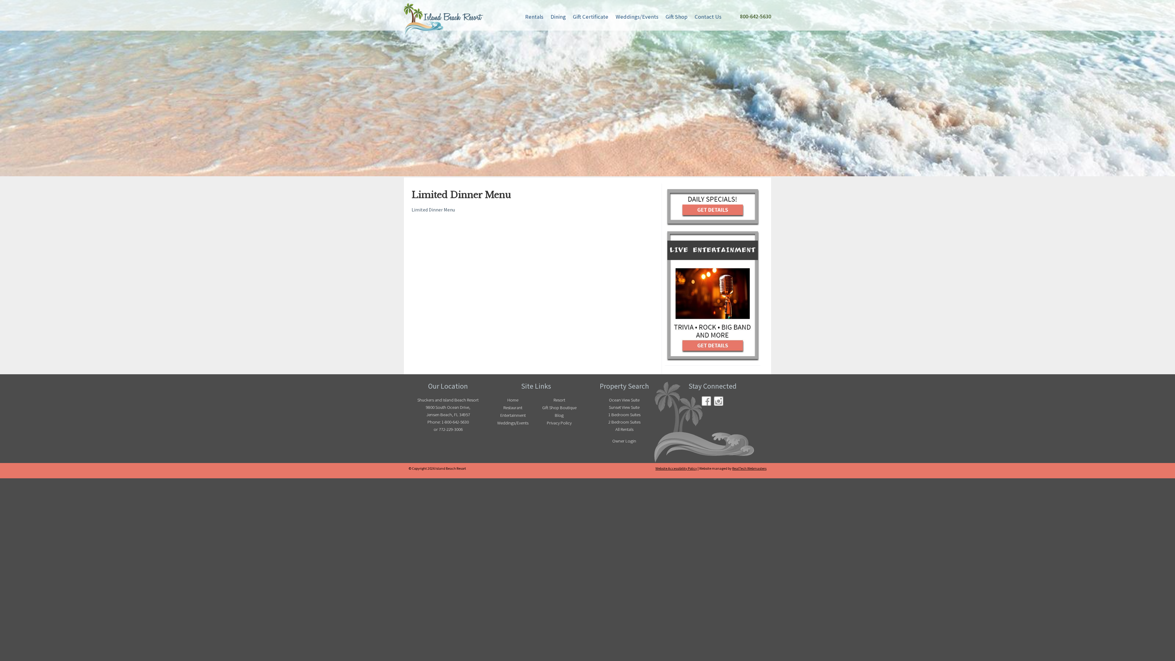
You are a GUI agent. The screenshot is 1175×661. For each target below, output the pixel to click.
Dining (558, 16)
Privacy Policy (559, 423)
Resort (559, 400)
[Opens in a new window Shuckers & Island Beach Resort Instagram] (718, 401)
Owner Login (624, 441)
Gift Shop (677, 16)
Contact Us (708, 16)
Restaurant (512, 407)
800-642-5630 (755, 16)
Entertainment (513, 415)
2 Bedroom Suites (624, 422)
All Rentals (624, 429)
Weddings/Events (637, 16)
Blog (559, 415)
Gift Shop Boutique (559, 407)
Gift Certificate (590, 16)
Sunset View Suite (624, 407)
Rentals (534, 16)
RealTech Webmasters (749, 468)
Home (512, 400)
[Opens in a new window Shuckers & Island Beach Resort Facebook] (706, 401)
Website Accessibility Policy (676, 468)
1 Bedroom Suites (624, 414)
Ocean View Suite (624, 400)
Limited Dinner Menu (433, 210)
